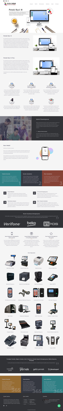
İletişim (31, 401)
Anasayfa (25, 399)
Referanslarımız (32, 402)
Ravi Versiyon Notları (33, 404)
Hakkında (25, 401)
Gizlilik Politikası (32, 399)
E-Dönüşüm (25, 402)
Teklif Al (25, 404)
